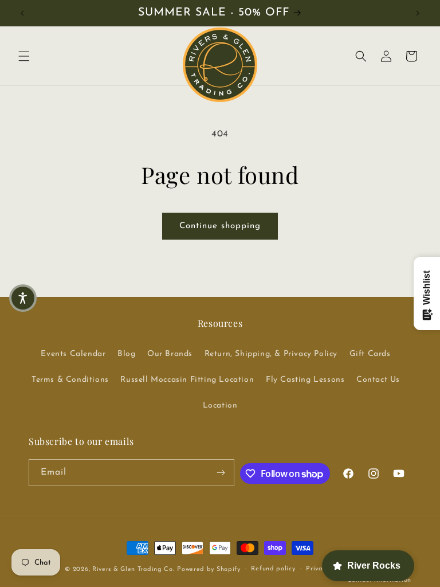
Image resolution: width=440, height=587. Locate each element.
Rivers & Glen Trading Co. (133, 569)
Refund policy (273, 569)
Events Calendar (73, 354)
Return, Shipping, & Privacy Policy (271, 354)
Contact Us (378, 379)
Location (220, 405)
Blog (126, 354)
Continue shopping (220, 226)
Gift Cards (370, 354)
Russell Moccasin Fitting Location (187, 379)
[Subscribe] (221, 472)
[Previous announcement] (22, 13)
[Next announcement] (417, 13)
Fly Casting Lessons (305, 379)
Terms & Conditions (70, 379)
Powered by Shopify (209, 569)
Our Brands (169, 354)
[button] (24, 56)
